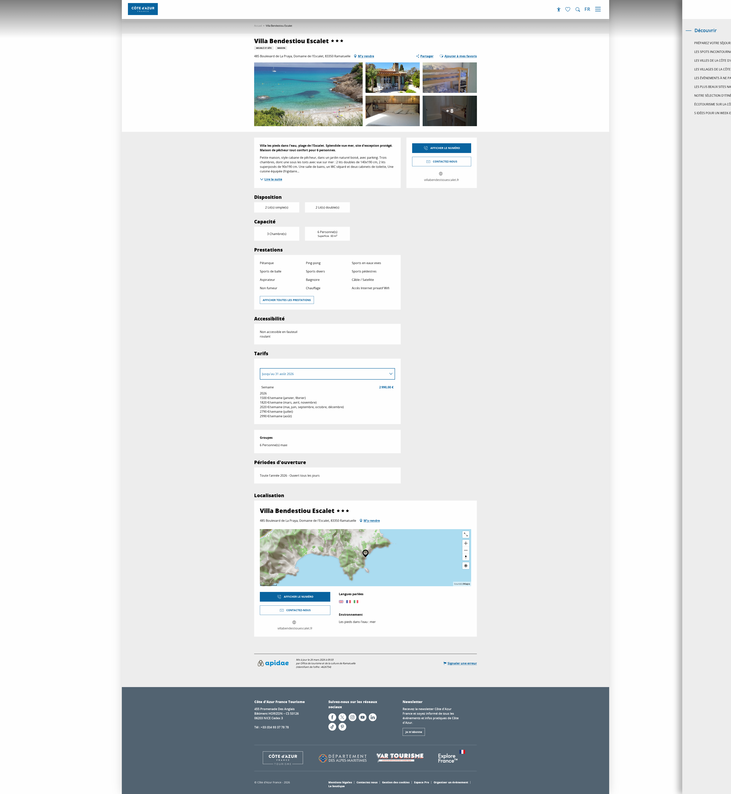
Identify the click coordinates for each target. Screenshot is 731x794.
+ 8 (449, 111)
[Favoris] (568, 10)
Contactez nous (367, 782)
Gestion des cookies (395, 782)
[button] (578, 9)
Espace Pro (421, 782)
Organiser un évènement (451, 782)
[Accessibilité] (558, 9)
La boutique (336, 786)
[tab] (323, 374)
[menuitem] (143, 9)
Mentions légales (340, 782)
